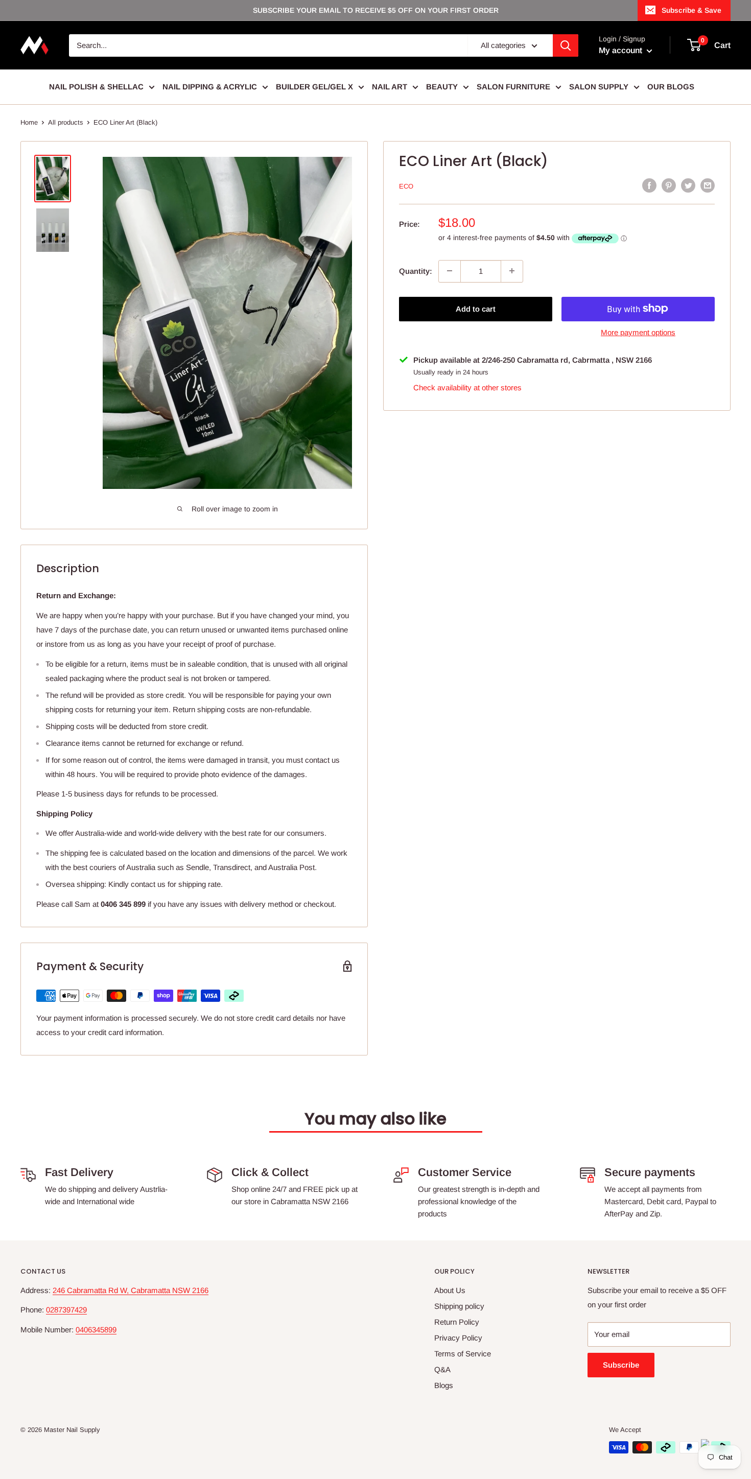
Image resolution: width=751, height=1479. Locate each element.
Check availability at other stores (467, 387)
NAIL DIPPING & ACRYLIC (209, 86)
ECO (406, 186)
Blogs (443, 1385)
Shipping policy (459, 1306)
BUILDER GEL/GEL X (314, 86)
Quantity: (415, 270)
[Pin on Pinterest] (669, 185)
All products (65, 122)
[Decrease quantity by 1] (449, 270)
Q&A (442, 1369)
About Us (449, 1290)
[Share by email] (707, 185)
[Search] (565, 45)
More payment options (638, 331)
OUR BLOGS (670, 86)
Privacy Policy (458, 1337)
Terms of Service (462, 1353)
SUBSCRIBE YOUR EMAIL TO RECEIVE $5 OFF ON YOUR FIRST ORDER (376, 10)
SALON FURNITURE (513, 86)
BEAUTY (442, 86)
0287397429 (66, 1309)
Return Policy (456, 1322)
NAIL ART (389, 86)
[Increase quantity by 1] (512, 270)
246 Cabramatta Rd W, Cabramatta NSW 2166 (130, 1290)
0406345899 (96, 1329)
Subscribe (621, 1364)
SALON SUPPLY (598, 86)
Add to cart (476, 308)
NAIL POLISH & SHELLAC (96, 86)
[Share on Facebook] (649, 185)
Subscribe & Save (691, 10)
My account (621, 50)
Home (29, 122)
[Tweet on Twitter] (688, 185)
